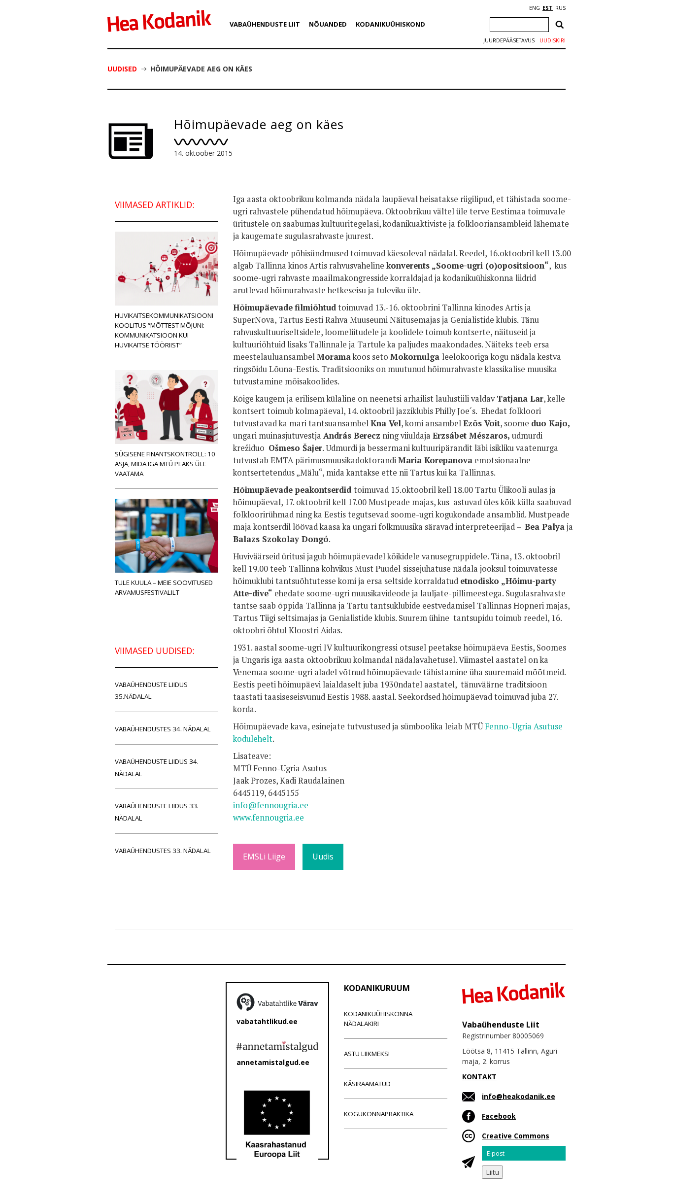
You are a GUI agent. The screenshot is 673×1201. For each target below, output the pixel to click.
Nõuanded (328, 24)
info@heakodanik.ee (518, 1096)
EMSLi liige (264, 856)
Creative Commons (515, 1135)
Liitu (492, 1172)
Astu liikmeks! (367, 1053)
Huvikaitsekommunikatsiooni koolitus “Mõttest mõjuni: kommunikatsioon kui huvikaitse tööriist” (164, 330)
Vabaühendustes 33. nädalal (163, 850)
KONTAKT (479, 1076)
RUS (560, 7)
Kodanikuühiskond (390, 24)
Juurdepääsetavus (509, 40)
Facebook (499, 1116)
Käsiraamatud (367, 1083)
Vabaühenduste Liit (265, 24)
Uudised (122, 68)
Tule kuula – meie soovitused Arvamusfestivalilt (164, 587)
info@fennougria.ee (270, 805)
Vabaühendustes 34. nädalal (163, 728)
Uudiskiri (552, 40)
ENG (534, 7)
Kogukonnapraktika (378, 1113)
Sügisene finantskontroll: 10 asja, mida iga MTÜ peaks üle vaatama (165, 463)
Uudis (323, 856)
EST (547, 7)
